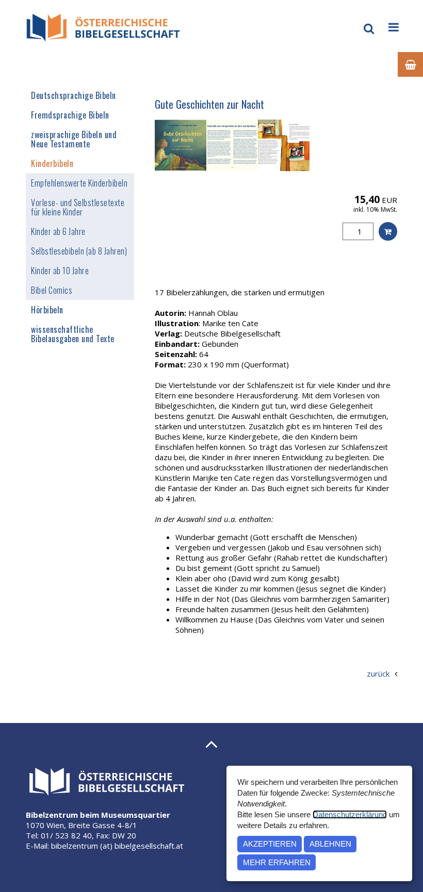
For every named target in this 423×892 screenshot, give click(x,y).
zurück (378, 673)
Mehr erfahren (277, 862)
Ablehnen (330, 843)
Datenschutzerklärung (350, 814)
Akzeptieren (270, 843)
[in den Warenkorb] (388, 231)
